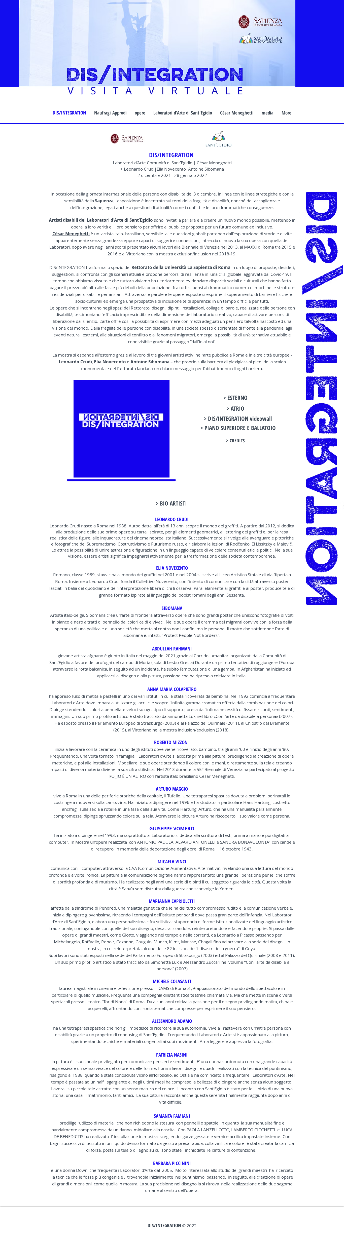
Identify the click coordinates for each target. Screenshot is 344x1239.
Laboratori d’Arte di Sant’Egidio (120, 220)
